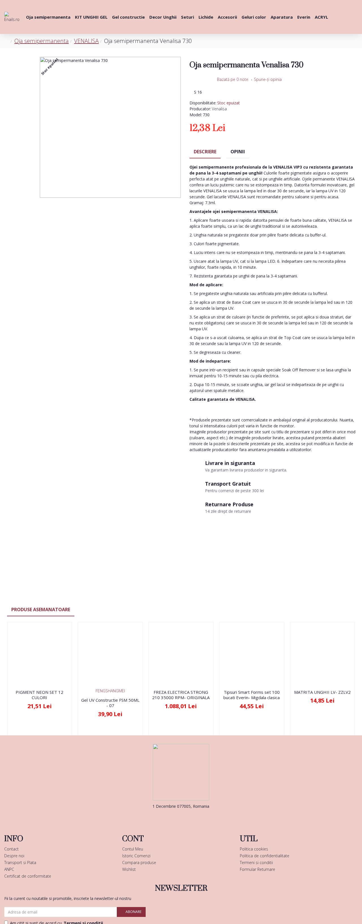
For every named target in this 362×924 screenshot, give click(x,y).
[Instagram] (189, 818)
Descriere (205, 151)
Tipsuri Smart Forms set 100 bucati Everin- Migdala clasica (251, 695)
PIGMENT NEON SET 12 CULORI (39, 695)
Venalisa (219, 108)
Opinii (237, 151)
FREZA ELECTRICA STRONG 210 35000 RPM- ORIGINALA (181, 695)
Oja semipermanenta (41, 41)
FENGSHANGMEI (110, 690)
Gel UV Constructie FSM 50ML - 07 (110, 702)
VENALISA (86, 41)
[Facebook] (172, 818)
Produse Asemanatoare (40, 609)
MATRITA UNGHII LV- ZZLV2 (322, 692)
